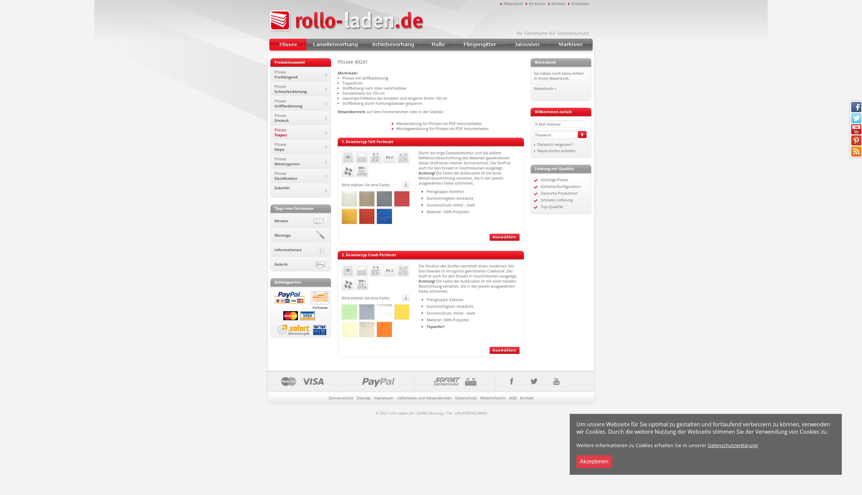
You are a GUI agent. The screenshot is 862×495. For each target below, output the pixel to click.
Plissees (287, 45)
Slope (280, 147)
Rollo (438, 45)
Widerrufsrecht (493, 397)
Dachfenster (285, 176)
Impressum (383, 397)
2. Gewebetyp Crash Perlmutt (369, 254)
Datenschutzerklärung (733, 445)
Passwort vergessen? (555, 144)
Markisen (571, 45)
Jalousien (527, 45)
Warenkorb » (545, 88)
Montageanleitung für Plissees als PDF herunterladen (442, 128)
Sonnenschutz (341, 397)
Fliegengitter (480, 45)
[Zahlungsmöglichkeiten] (382, 381)
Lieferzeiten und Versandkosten (424, 397)
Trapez (280, 132)
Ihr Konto (537, 3)
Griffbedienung (288, 103)
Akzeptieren (594, 461)
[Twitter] (533, 381)
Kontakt (558, 3)
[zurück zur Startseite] (383, 21)
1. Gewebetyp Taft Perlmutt (367, 141)
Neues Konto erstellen (556, 150)
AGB (513, 397)
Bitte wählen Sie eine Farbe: (366, 184)
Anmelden (580, 3)
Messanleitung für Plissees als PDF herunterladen (439, 123)
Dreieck (281, 118)
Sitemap (364, 397)
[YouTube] (556, 381)
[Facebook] (509, 381)
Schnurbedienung (290, 89)
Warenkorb (513, 3)
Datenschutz (466, 397)
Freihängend (286, 74)
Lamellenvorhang (335, 45)
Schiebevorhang (393, 45)
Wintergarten (287, 161)
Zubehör (282, 187)
